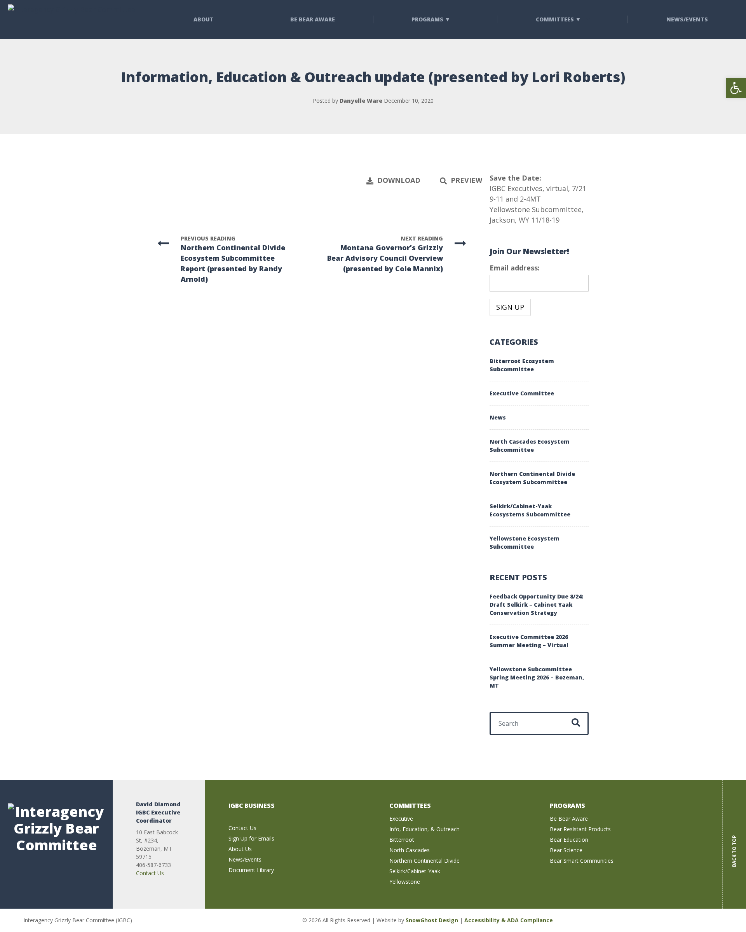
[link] (736, 88)
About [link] (203, 19)
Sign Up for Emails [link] (251, 838)
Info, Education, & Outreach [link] (424, 829)
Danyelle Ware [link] (361, 100)
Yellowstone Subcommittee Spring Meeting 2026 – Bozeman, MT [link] (537, 677)
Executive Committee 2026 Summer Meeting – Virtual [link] (529, 641)
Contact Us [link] (150, 873)
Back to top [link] (734, 845)
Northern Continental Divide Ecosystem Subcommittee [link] (532, 478)
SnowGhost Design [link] (433, 920)
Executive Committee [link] (522, 393)
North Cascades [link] (409, 850)
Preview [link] (466, 180)
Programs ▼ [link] (430, 19)
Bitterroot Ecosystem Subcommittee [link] (522, 365)
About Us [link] (240, 849)
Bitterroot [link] (401, 839)
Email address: (515, 267)
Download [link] (398, 180)
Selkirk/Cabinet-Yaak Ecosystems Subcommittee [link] (530, 510)
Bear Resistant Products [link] (580, 829)
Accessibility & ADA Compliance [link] (508, 920)
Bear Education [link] (569, 839)
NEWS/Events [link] (687, 19)
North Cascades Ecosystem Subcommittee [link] (530, 445)
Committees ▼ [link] (558, 19)
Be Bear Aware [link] (312, 19)
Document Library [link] (251, 870)
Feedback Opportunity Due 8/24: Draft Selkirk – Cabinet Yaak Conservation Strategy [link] (536, 604)
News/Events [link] (244, 859)
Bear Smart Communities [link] (582, 860)
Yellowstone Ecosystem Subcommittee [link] (525, 542)
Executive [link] (401, 818)
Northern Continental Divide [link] (424, 860)
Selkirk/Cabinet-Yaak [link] (414, 871)
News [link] (498, 417)
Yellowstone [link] (404, 881)
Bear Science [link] (566, 850)
